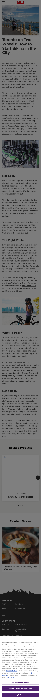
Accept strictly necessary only (20, 688)
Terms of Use (10, 677)
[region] (20, 667)
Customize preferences (20, 682)
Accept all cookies (20, 695)
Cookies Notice (11, 671)
